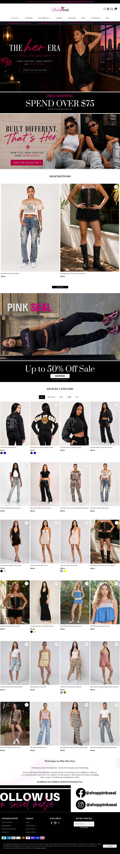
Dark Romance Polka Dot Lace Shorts (102, 565)
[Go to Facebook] (51, 823)
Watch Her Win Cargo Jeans (99, 508)
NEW (42, 397)
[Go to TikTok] (59, 823)
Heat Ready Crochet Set (38, 687)
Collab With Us (31, 826)
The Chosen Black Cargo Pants (40, 508)
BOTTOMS (51, 397)
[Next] (55, 227)
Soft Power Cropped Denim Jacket (41, 447)
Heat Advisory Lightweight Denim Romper (104, 687)
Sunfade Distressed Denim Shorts (11, 687)
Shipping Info (6, 826)
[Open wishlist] (104, 9)
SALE (77, 397)
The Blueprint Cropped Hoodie (70, 447)
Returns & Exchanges (9, 829)
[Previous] (5, 227)
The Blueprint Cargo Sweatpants (12, 274)
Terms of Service (31, 832)
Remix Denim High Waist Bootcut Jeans (103, 748)
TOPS (61, 397)
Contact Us (5, 832)
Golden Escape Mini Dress (39, 565)
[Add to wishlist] (56, 187)
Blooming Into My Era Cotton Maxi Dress (74, 748)
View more (60, 287)
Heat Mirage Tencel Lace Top (100, 626)
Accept (110, 846)
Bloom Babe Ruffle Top (38, 748)
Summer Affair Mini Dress (68, 565)
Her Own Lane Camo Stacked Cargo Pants (74, 508)
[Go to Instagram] (55, 823)
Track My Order (7, 822)
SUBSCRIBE (84, 828)
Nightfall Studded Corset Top (10, 626)
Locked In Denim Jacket (8, 447)
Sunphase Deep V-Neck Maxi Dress (41, 626)
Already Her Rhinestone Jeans (70, 274)
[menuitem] (15, 18)
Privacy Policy (30, 829)
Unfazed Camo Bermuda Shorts (70, 687)
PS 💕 (69, 397)
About (28, 822)
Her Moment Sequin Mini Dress (10, 565)
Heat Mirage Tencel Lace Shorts (70, 626)
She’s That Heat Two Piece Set (10, 748)
